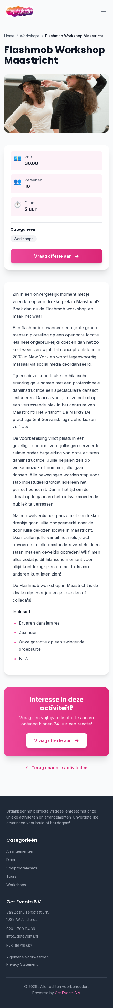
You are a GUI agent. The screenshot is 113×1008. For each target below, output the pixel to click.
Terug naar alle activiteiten (56, 767)
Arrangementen (19, 851)
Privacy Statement (22, 964)
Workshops (30, 36)
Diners (11, 859)
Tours (11, 876)
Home (9, 36)
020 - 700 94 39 (20, 929)
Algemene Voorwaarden (27, 957)
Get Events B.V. (68, 993)
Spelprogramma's (21, 868)
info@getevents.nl (22, 936)
